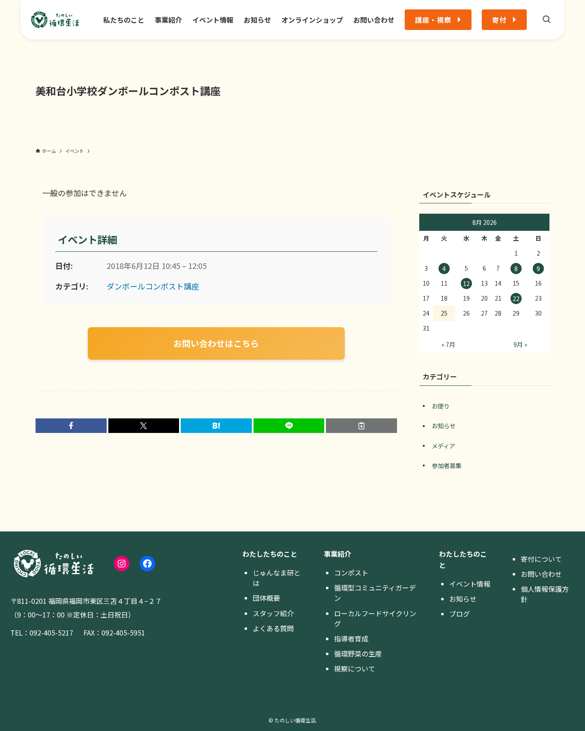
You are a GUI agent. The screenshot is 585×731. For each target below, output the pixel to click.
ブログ (459, 614)
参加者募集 (447, 465)
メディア (443, 446)
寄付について (541, 559)
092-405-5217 (51, 632)
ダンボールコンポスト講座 (153, 286)
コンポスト (351, 572)
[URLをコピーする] (361, 425)
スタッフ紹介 (273, 613)
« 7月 (448, 344)
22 (516, 298)
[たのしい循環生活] (55, 20)
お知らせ (444, 425)
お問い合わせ (541, 574)
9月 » (520, 344)
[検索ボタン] (546, 19)
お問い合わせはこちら (216, 343)
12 (466, 283)
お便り (441, 406)
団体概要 (266, 598)
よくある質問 (273, 628)
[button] (71, 425)
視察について (354, 668)
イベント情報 (469, 584)
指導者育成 (351, 638)
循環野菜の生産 (358, 653)
